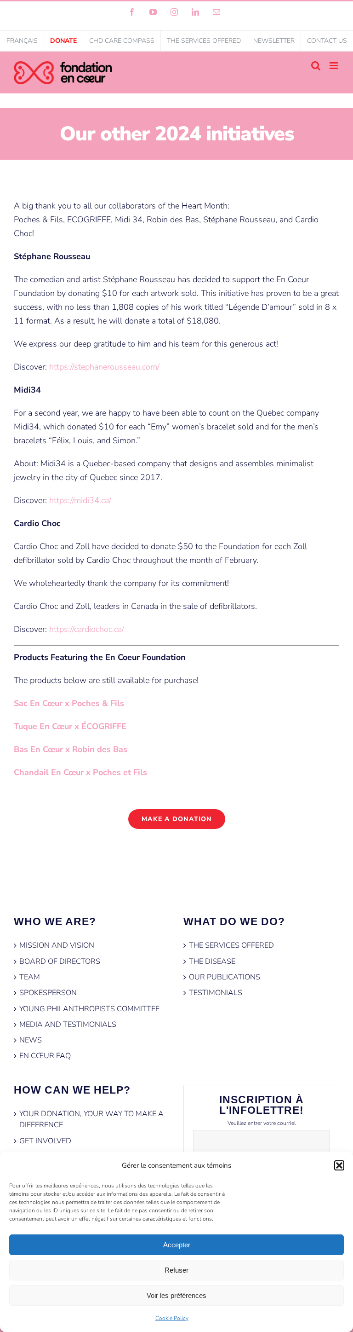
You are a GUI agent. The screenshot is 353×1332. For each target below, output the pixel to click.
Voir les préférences (176, 1295)
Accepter (176, 1245)
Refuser (176, 1270)
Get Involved (45, 1141)
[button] (339, 1165)
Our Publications (224, 977)
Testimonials (215, 993)
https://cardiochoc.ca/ (86, 629)
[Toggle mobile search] (315, 65)
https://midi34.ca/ (80, 500)
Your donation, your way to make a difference (91, 1119)
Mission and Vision (56, 945)
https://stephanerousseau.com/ (105, 366)
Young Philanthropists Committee (89, 1009)
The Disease (212, 961)
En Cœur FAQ (45, 1056)
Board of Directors (59, 961)
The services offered (231, 945)
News (30, 1040)
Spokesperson (48, 993)
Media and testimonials (67, 1024)
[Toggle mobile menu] (334, 65)
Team (29, 977)
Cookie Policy (171, 1318)
